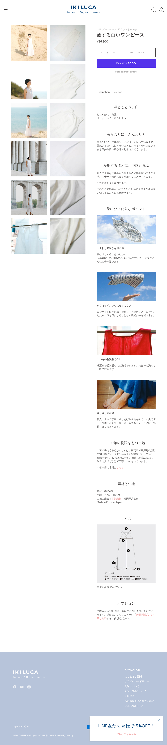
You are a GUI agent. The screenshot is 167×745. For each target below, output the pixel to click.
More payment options (126, 71)
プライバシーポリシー (137, 681)
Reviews (117, 92)
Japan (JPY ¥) (19, 726)
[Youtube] (21, 686)
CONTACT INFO (134, 705)
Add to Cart (137, 52)
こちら (120, 467)
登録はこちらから (126, 734)
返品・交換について (136, 691)
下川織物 (116, 498)
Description (103, 92)
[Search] (153, 10)
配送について (132, 686)
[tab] (105, 92)
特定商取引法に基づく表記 (139, 701)
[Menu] (5, 9)
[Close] (158, 720)
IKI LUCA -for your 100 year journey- (117, 29)
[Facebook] (14, 686)
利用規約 (129, 696)
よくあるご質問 (133, 676)
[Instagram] (29, 686)
